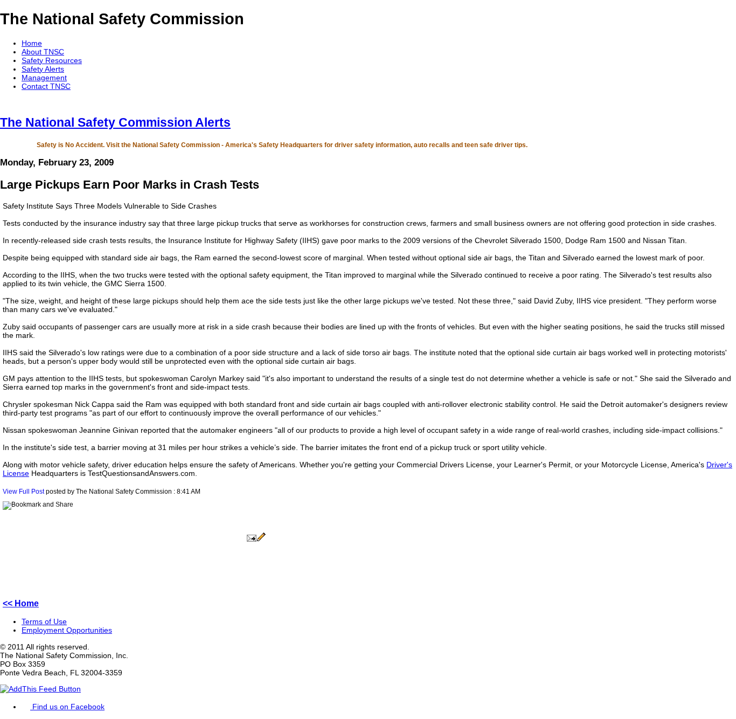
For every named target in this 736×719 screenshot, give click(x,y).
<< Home (21, 603)
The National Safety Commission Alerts (115, 122)
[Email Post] (251, 539)
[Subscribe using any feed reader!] (40, 689)
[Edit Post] (261, 539)
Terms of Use (44, 621)
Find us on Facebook (67, 706)
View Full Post (23, 491)
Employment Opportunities (67, 630)
